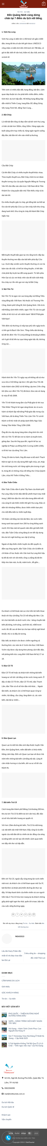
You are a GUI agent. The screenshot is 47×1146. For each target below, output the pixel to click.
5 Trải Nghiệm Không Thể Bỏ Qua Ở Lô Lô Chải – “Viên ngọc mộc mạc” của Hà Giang (26, 1045)
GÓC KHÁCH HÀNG (10, 993)
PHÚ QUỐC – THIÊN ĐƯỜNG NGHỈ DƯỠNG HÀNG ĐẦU (24, 1015)
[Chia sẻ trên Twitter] (21, 915)
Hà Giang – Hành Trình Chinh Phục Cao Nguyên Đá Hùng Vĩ (25, 1030)
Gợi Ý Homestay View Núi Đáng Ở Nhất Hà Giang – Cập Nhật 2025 (26, 1037)
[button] (3, 4)
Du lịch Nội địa (8, 1102)
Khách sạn (6, 1115)
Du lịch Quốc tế (8, 1107)
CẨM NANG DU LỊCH (11, 981)
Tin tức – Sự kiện (9, 999)
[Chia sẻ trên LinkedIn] (34, 915)
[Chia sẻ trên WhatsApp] (13, 915)
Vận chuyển (6, 1119)
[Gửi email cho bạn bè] (25, 915)
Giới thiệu (6, 987)
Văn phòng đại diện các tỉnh (23, 1138)
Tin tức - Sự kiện (23, 12)
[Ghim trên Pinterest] (30, 915)
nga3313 (32, 23)
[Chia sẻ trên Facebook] (17, 915)
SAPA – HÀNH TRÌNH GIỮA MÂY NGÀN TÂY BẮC (25, 1022)
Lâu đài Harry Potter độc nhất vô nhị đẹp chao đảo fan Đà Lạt (12, 955)
